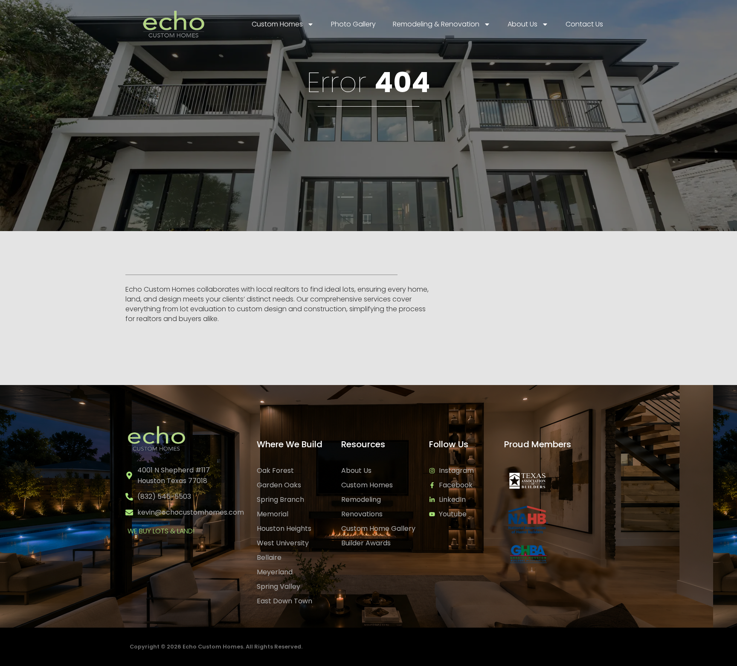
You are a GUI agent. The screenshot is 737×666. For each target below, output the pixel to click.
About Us (522, 24)
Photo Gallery (353, 24)
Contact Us (584, 24)
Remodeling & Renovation (436, 24)
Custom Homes (277, 24)
